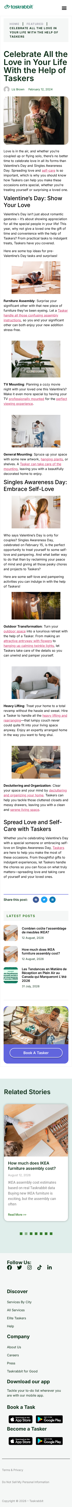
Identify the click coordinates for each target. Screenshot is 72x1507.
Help (10, 1326)
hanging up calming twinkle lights (29, 646)
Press (11, 1363)
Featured (35, 24)
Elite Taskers (16, 1318)
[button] (64, 8)
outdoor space (15, 631)
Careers (13, 1355)
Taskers (58, 848)
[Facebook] (12, 1270)
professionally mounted (26, 399)
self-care (48, 170)
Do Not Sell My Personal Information (25, 1482)
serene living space (24, 810)
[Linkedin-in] (52, 1270)
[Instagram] (32, 1270)
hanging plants (52, 459)
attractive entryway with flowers (28, 641)
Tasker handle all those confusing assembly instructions (36, 315)
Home (14, 24)
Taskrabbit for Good (22, 1371)
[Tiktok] (42, 1270)
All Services (16, 1310)
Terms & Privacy (12, 1470)
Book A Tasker (36, 1053)
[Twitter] (22, 1270)
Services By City (19, 1302)
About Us (14, 1347)
